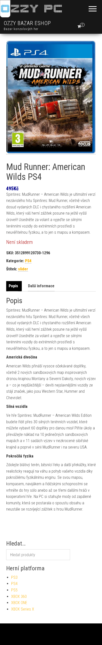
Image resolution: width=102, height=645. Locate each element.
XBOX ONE (19, 602)
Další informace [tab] (41, 286)
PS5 (14, 590)
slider (23, 269)
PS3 (14, 577)
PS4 (28, 260)
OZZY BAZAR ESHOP (27, 23)
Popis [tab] (13, 286)
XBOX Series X (22, 609)
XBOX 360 (19, 596)
